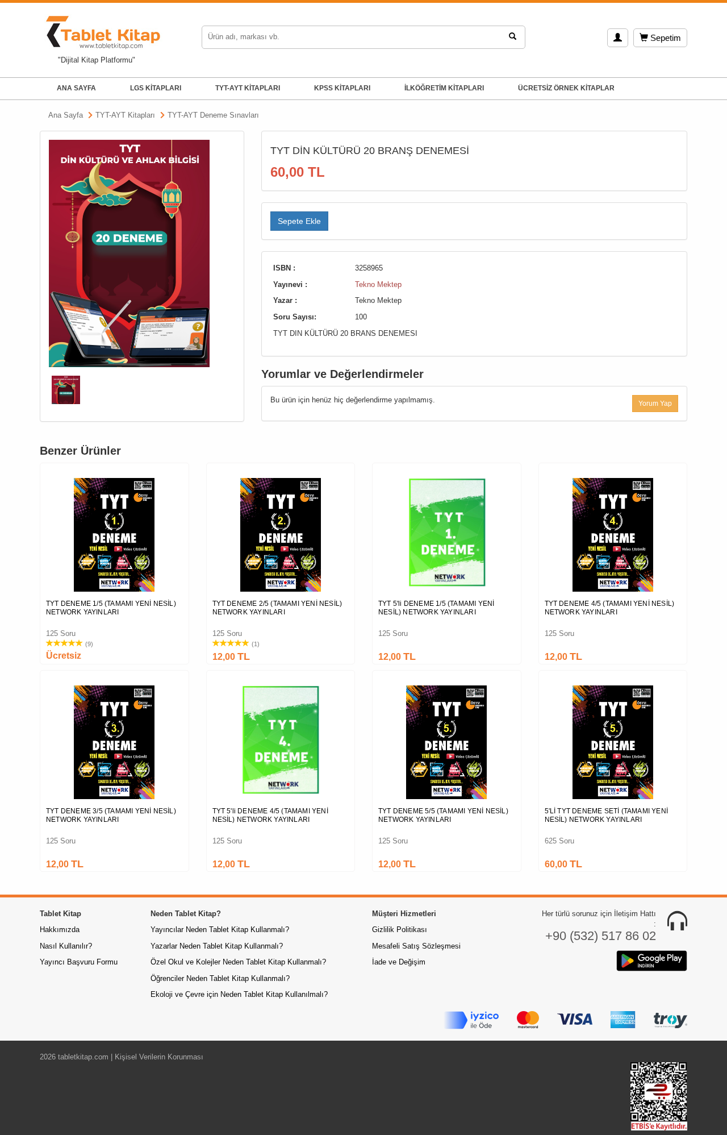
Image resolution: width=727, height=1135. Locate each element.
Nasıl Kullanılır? (66, 946)
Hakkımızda (60, 929)
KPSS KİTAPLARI (342, 88)
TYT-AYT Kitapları (125, 115)
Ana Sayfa (65, 115)
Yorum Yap (655, 404)
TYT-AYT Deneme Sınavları (213, 115)
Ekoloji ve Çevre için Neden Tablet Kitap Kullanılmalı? (239, 994)
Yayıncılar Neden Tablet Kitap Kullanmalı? (220, 929)
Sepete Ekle (299, 221)
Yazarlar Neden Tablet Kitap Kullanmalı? (217, 946)
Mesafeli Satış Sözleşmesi (416, 946)
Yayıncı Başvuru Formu (79, 962)
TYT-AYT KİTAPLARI (247, 88)
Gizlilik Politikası (399, 929)
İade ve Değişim (398, 962)
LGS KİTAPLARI (155, 88)
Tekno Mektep (378, 284)
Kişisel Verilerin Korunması (159, 1057)
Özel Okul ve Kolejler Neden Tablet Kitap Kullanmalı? (238, 962)
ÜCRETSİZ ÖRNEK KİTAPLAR (566, 88)
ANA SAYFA (76, 88)
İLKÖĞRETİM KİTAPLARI (444, 88)
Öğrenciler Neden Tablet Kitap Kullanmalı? (220, 978)
